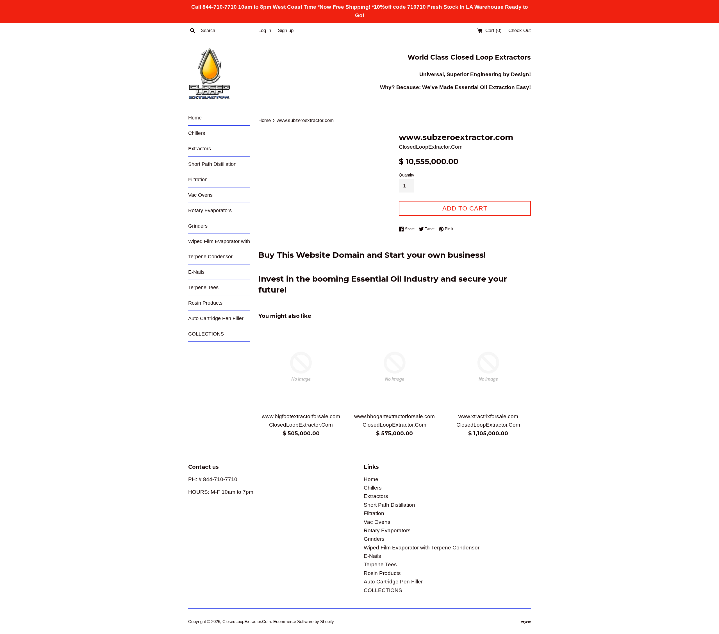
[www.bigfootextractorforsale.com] (300, 366)
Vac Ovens (200, 195)
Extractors (199, 148)
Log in (264, 30)
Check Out (519, 30)
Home (195, 118)
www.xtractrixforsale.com (488, 416)
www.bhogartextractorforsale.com (394, 416)
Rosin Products (205, 303)
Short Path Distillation (212, 164)
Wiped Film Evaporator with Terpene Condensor (219, 249)
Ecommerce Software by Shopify (303, 621)
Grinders (198, 226)
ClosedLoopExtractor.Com (246, 621)
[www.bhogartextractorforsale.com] (394, 366)
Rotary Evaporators (210, 210)
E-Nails (196, 272)
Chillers (196, 133)
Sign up (285, 30)
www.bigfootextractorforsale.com (301, 416)
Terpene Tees (203, 287)
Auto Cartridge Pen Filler (216, 318)
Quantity (406, 175)
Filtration (198, 179)
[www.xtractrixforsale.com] (488, 366)
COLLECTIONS (206, 334)
